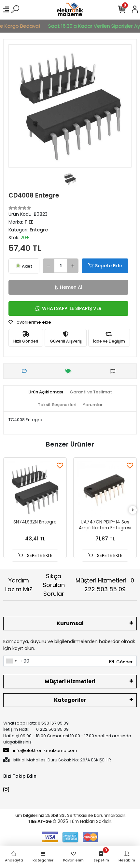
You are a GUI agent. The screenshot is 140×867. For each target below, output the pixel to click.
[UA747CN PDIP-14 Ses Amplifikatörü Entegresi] (105, 489)
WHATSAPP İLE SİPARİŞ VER (72, 308)
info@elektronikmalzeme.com (45, 750)
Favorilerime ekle (32, 322)
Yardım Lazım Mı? (19, 584)
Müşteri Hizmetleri (105, 584)
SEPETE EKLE (39, 555)
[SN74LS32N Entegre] (35, 489)
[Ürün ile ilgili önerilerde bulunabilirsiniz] (114, 371)
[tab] (45, 392)
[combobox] (11, 661)
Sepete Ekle (108, 265)
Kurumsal (70, 623)
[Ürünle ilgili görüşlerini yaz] (26, 371)
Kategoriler (70, 700)
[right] (132, 510)
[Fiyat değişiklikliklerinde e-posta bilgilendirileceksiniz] (70, 371)
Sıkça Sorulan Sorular (54, 585)
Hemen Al (71, 287)
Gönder (124, 662)
